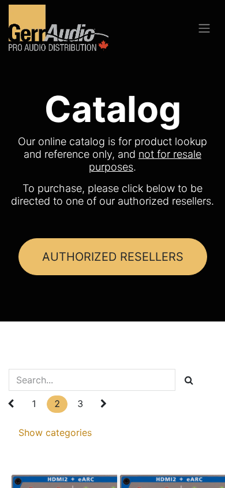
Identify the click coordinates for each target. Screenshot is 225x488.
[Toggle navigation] (204, 27)
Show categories (55, 432)
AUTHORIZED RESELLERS (112, 257)
